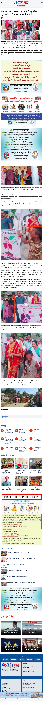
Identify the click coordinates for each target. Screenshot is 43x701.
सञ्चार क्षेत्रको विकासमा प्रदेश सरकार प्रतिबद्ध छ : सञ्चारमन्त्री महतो (21, 489)
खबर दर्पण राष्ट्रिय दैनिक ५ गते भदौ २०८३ (15, 564)
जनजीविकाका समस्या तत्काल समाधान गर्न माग (35, 471)
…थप (6, 672)
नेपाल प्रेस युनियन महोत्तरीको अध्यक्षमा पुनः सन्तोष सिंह (7, 472)
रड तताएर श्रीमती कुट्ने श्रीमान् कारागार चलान (6, 489)
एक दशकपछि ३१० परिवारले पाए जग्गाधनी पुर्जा (35, 489)
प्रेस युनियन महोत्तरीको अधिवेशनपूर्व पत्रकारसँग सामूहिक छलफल (21, 472)
